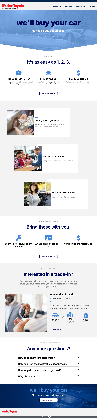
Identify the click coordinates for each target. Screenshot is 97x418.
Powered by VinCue (48, 417)
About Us (92, 6)
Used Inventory (81, 6)
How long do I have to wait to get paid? (39, 370)
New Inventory (69, 6)
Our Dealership (56, 6)
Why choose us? (27, 376)
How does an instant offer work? (36, 357)
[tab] (48, 358)
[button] (48, 94)
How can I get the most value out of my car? (42, 363)
